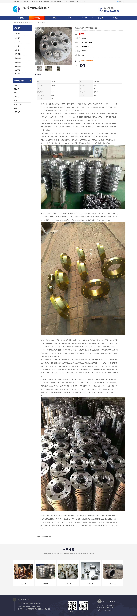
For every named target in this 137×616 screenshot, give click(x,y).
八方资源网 (28, 609)
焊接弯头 (18, 50)
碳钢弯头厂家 (17, 104)
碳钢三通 (18, 42)
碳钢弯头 (18, 46)
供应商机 (37, 18)
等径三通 (18, 58)
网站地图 (47, 609)
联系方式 (116, 18)
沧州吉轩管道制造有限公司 (25, 606)
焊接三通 (68, 583)
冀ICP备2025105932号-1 (37, 603)
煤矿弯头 (18, 70)
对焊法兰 (18, 54)
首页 (20, 22)
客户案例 (100, 18)
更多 (30, 80)
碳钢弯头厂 (17, 112)
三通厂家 (112, 583)
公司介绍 (68, 18)
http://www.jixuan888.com (44, 536)
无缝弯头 (18, 38)
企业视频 (53, 18)
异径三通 (18, 62)
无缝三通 (18, 66)
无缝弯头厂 (17, 85)
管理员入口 (41, 609)
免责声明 (34, 609)
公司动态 (84, 18)
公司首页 (21, 18)
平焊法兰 (18, 34)
